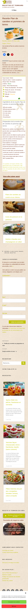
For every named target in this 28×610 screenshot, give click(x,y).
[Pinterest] (12, 590)
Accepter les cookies (14, 602)
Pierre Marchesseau (18, 15)
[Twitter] (8, 590)
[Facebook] (3, 590)
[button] (25, 593)
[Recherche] (23, 363)
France (8, 43)
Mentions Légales (6, 574)
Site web (4, 313)
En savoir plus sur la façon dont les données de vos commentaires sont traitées (13, 330)
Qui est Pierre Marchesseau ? (10, 572)
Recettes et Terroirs (12, 5)
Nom (4, 297)
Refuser (14, 606)
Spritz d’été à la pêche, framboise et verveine (13, 402)
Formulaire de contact (7, 550)
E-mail (4, 305)
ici (19, 72)
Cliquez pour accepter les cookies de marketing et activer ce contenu (14, 529)
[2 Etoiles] (4, 60)
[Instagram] (17, 590)
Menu (14, 10)
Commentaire (6, 275)
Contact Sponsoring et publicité (10, 552)
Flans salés (17, 41)
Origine (4, 43)
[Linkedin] (21, 590)
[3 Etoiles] (5, 60)
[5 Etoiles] (8, 60)
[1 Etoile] (3, 60)
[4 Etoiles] (6, 60)
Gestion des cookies (7, 580)
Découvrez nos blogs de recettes (10, 562)
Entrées (10, 41)
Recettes (4, 41)
